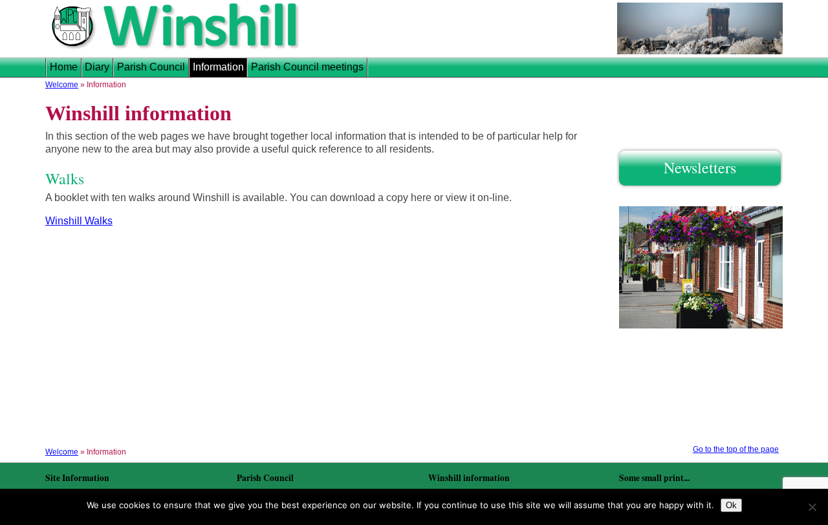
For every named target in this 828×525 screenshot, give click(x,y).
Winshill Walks (79, 220)
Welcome (61, 84)
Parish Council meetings (307, 66)
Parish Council (151, 66)
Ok (731, 505)
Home (64, 66)
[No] (811, 506)
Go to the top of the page (736, 449)
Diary (97, 66)
